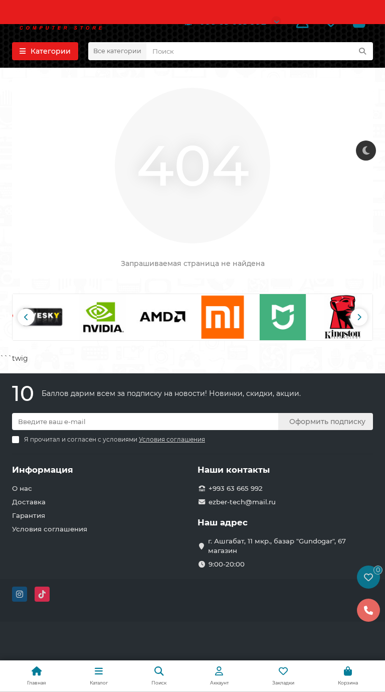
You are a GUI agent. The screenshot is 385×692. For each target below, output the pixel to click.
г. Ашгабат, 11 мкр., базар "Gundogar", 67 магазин (277, 546)
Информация (42, 470)
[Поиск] (362, 51)
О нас (22, 488)
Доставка (29, 502)
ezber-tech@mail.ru (242, 502)
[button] (26, 317)
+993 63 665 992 (236, 488)
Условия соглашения (49, 529)
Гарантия (28, 515)
